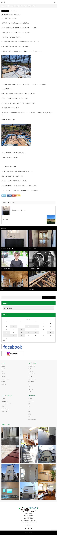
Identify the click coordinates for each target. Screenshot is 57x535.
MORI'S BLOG (7, 202)
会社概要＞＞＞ (28, 525)
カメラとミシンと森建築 (34, 268)
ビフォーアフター (32, 373)
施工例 (29, 368)
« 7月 (4, 340)
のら (29, 384)
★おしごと (3, 398)
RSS (31, 528)
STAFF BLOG (31, 395)
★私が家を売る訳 (5, 408)
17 (6, 332)
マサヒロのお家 (31, 366)
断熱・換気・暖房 (32, 379)
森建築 (29, 414)
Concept (3, 366)
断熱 (29, 411)
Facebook (25, 528)
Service (3, 368)
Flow (2, 371)
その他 (29, 391)
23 (50, 332)
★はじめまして (4, 401)
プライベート (31, 401)
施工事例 (3, 373)
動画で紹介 (3, 376)
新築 (29, 386)
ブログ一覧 (7, 6)
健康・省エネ (31, 381)
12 (21, 329)
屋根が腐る (31, 289)
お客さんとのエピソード (6, 379)
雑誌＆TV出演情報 (32, 419)
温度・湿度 (30, 389)
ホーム (3, 363)
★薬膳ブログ (4, 411)
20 (28, 332)
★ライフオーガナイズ (5, 403)
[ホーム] (1, 5)
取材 (2, 289)
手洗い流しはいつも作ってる (7, 248)
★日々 (2, 406)
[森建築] (26, 2)
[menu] (55, 2)
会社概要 (3, 381)
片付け (29, 416)
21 (35, 332)
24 (6, 335)
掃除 (29, 408)
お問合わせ (3, 384)
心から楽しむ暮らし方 (6, 395)
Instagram (28, 528)
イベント (30, 398)
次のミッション (32, 248)
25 (13, 335)
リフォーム (30, 371)
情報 (29, 406)
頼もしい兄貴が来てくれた (7, 268)
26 (21, 335)
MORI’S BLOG (32, 363)
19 (21, 332)
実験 (29, 403)
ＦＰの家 (12, 202)
